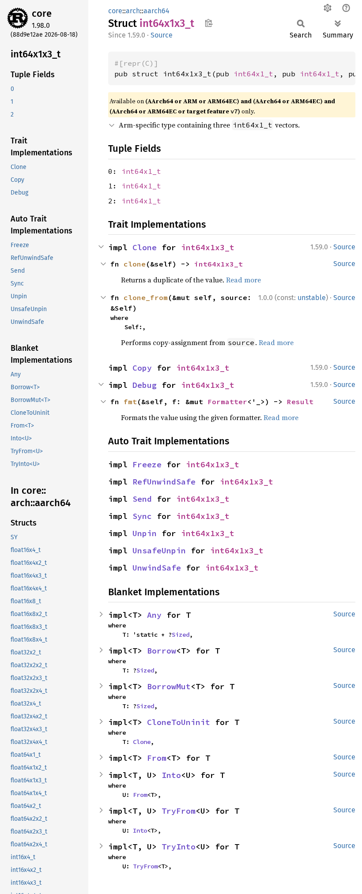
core (42, 13)
